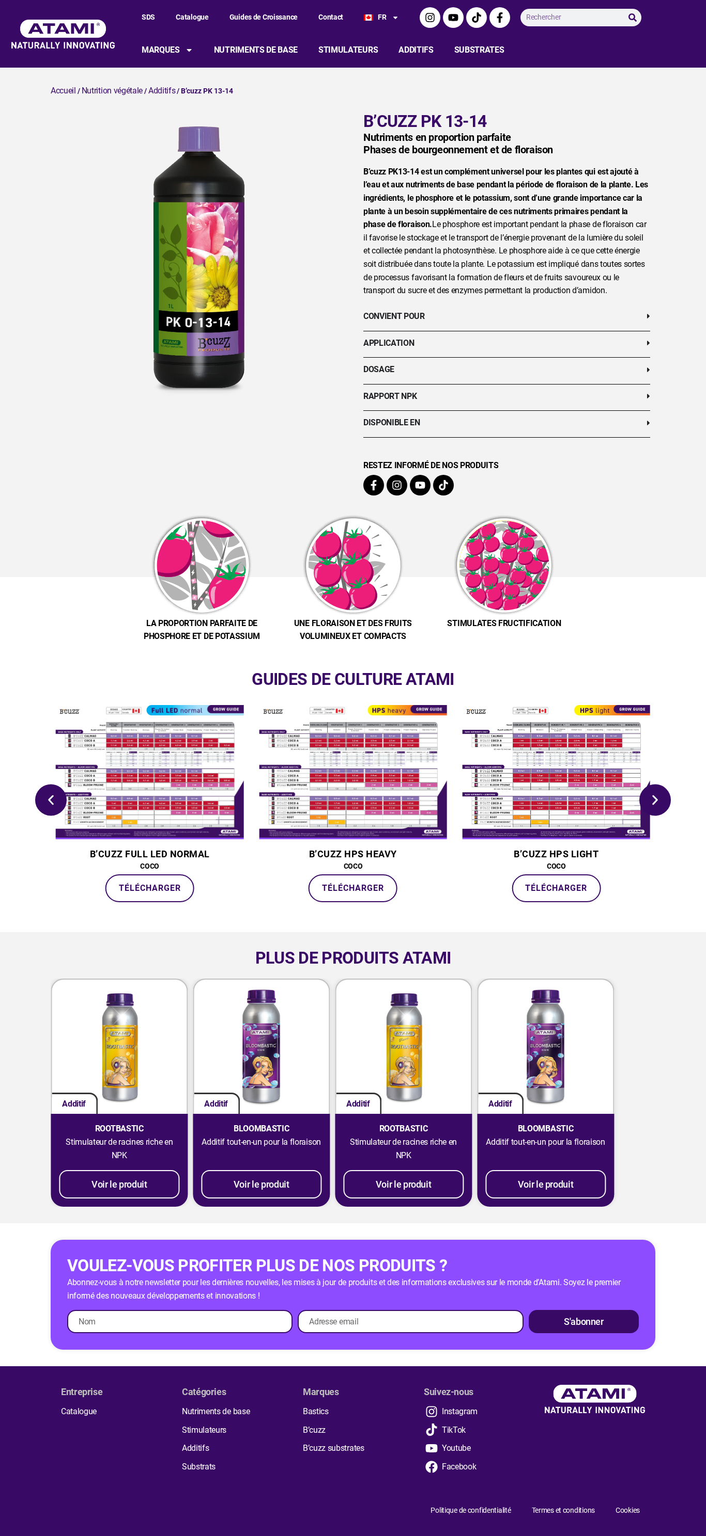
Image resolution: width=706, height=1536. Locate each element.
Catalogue (192, 17)
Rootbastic (119, 1128)
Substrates (479, 50)
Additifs (415, 50)
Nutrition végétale (112, 90)
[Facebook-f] (499, 17)
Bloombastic (261, 1128)
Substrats (199, 1466)
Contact (330, 17)
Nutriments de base (256, 50)
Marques (161, 50)
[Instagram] (430, 17)
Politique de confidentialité (471, 1510)
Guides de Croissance (263, 17)
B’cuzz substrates (333, 1448)
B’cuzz (314, 1430)
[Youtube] (453, 17)
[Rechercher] (632, 17)
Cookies (628, 1510)
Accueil (63, 90)
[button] (51, 799)
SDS (148, 17)
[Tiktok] (476, 17)
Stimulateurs (348, 50)
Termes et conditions (563, 1510)
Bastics (316, 1411)
